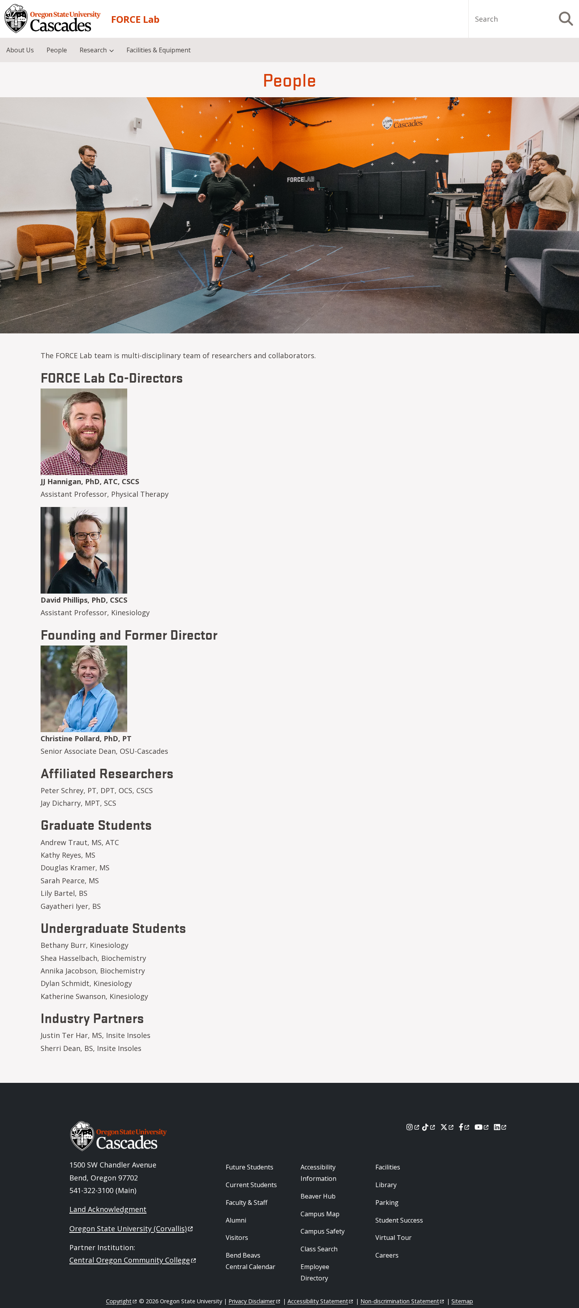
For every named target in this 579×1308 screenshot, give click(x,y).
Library (386, 1184)
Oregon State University (128, 1228)
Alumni (236, 1220)
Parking (387, 1202)
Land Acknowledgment (108, 1209)
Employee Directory (315, 1272)
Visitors (237, 1237)
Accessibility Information (318, 1173)
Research (93, 50)
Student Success (399, 1220)
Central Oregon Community (129, 1260)
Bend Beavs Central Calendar (250, 1261)
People (56, 50)
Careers (387, 1255)
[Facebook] (465, 1127)
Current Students (251, 1184)
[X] (447, 1127)
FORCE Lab (135, 19)
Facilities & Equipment (158, 50)
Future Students (249, 1167)
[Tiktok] (429, 1127)
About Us (20, 50)
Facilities (387, 1167)
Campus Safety (323, 1231)
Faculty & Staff (246, 1202)
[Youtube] (482, 1127)
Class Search (319, 1249)
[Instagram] (413, 1127)
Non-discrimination (399, 1301)
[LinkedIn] (501, 1127)
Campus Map (320, 1214)
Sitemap (462, 1301)
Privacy (251, 1301)
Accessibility (318, 1301)
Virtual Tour (393, 1237)
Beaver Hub (318, 1196)
